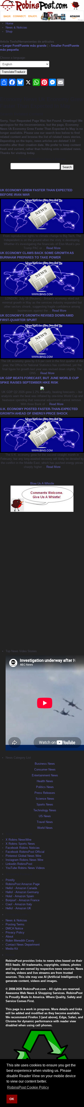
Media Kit (12, 948)
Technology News (44, 810)
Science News (45, 798)
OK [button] (11, 1099)
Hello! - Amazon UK (18, 908)
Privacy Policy (15, 932)
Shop (9, 31)
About (9, 936)
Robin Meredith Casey (20, 940)
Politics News (45, 787)
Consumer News (45, 769)
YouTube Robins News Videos (25, 868)
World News (45, 827)
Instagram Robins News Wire (24, 860)
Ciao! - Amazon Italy (19, 904)
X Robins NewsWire (18, 839)
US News (45, 816)
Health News (45, 781)
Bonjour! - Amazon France (22, 900)
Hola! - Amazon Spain (20, 896)
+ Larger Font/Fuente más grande (23, 45)
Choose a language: (13, 57)
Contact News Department (23, 944)
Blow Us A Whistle (42, 483)
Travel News (45, 822)
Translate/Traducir (13, 72)
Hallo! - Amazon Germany (22, 892)
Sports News (45, 804)
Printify (10, 880)
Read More (52, 248)
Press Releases (44, 792)
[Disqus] (42, 580)
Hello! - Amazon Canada (21, 888)
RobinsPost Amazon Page (23, 884)
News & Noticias (16, 27)
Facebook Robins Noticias (23, 847)
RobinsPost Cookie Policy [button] (28, 1087)
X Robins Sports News (20, 843)
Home (9, 23)
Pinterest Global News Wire (23, 855)
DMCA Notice (14, 928)
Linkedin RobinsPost (19, 864)
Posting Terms (15, 924)
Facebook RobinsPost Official (25, 851)
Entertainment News (45, 775)
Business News (45, 763)
